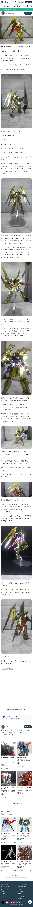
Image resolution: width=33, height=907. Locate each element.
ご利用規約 (19, 894)
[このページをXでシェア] (2, 902)
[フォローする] (28, 13)
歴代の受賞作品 (20, 891)
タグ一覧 (18, 889)
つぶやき (9, 6)
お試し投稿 (17, 6)
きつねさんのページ (16, 803)
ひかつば (6, 838)
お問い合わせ (4, 889)
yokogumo (22, 838)
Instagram (3, 898)
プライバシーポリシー (21, 896)
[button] (16, 2)
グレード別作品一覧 (21, 886)
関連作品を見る (16, 876)
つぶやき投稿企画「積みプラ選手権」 (9, 9)
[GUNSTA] (4, 2)
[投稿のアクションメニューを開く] (15, 768)
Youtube (3, 896)
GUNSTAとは (4, 884)
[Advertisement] (16, 687)
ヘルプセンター (5, 886)
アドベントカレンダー (21, 884)
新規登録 (28, 2)
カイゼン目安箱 (5, 891)
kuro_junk (22, 866)
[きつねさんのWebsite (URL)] (2, 738)
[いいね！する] (30, 902)
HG (6, 13)
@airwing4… (7, 866)
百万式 (10, 668)
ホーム (3, 6)
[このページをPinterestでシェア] (11, 902)
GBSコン (4, 668)
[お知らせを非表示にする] (31, 9)
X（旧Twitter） (5, 894)
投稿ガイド (19, 898)
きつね (7, 12)
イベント (24, 6)
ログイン (21, 2)
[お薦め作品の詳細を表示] (30, 51)
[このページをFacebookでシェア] (7, 902)
